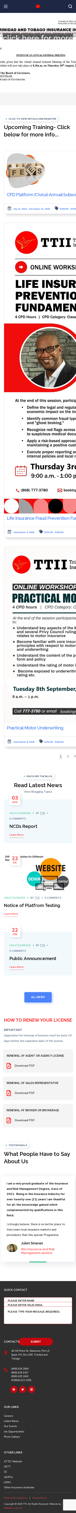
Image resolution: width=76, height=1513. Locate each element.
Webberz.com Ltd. (13, 1508)
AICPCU (8, 1477)
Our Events (10, 1426)
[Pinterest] (31, 1389)
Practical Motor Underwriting (35, 728)
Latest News (11, 1421)
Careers (8, 1416)
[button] (70, 6)
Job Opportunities (14, 1431)
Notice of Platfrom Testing (32, 905)
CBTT (7, 1466)
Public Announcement (32, 958)
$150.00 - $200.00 (53, 532)
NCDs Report (23, 826)
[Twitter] (22, 1389)
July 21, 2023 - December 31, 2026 (31, 208)
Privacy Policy (40, 1497)
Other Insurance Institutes (19, 1487)
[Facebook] (13, 1389)
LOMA (7, 1482)
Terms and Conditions (15, 1497)
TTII (42, 813)
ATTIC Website (13, 1461)
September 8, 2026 (23, 741)
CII (5, 1472)
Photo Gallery (12, 1437)
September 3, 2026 (23, 532)
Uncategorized (20, 813)
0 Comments (17, 818)
